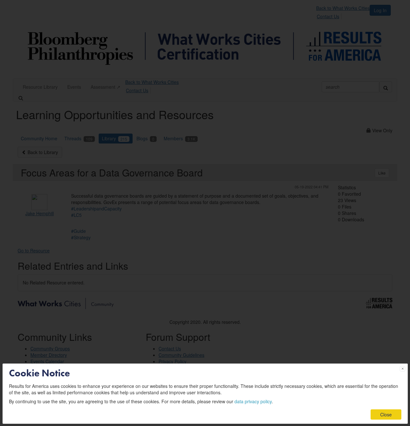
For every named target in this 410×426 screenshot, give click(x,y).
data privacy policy (253, 401)
